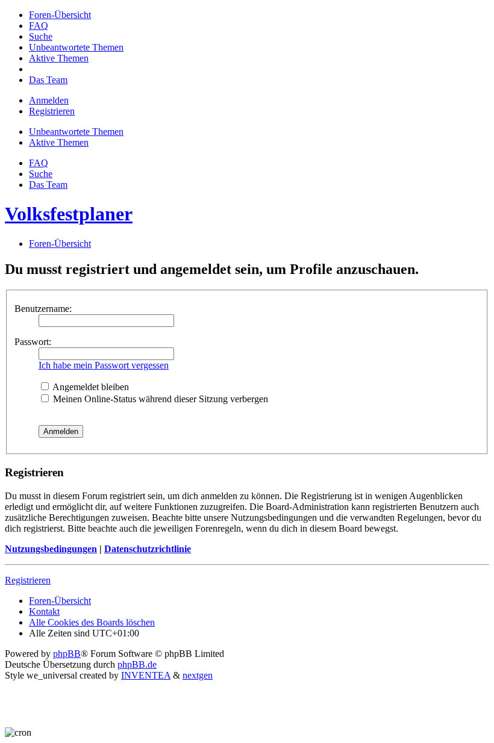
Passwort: (32, 342)
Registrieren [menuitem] (52, 111)
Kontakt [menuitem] (44, 611)
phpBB (67, 653)
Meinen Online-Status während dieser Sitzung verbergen (159, 399)
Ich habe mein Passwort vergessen (104, 365)
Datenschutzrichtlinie (147, 549)
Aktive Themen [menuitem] (59, 142)
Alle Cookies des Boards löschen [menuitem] (92, 622)
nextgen (198, 675)
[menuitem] (60, 15)
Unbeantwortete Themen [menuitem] (76, 131)
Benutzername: (43, 308)
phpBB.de (137, 664)
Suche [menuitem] (40, 174)
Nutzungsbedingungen (51, 549)
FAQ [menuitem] (38, 163)
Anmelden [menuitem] (49, 100)
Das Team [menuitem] (48, 184)
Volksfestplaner (69, 214)
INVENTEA (145, 675)
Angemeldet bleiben (90, 387)
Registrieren (28, 580)
